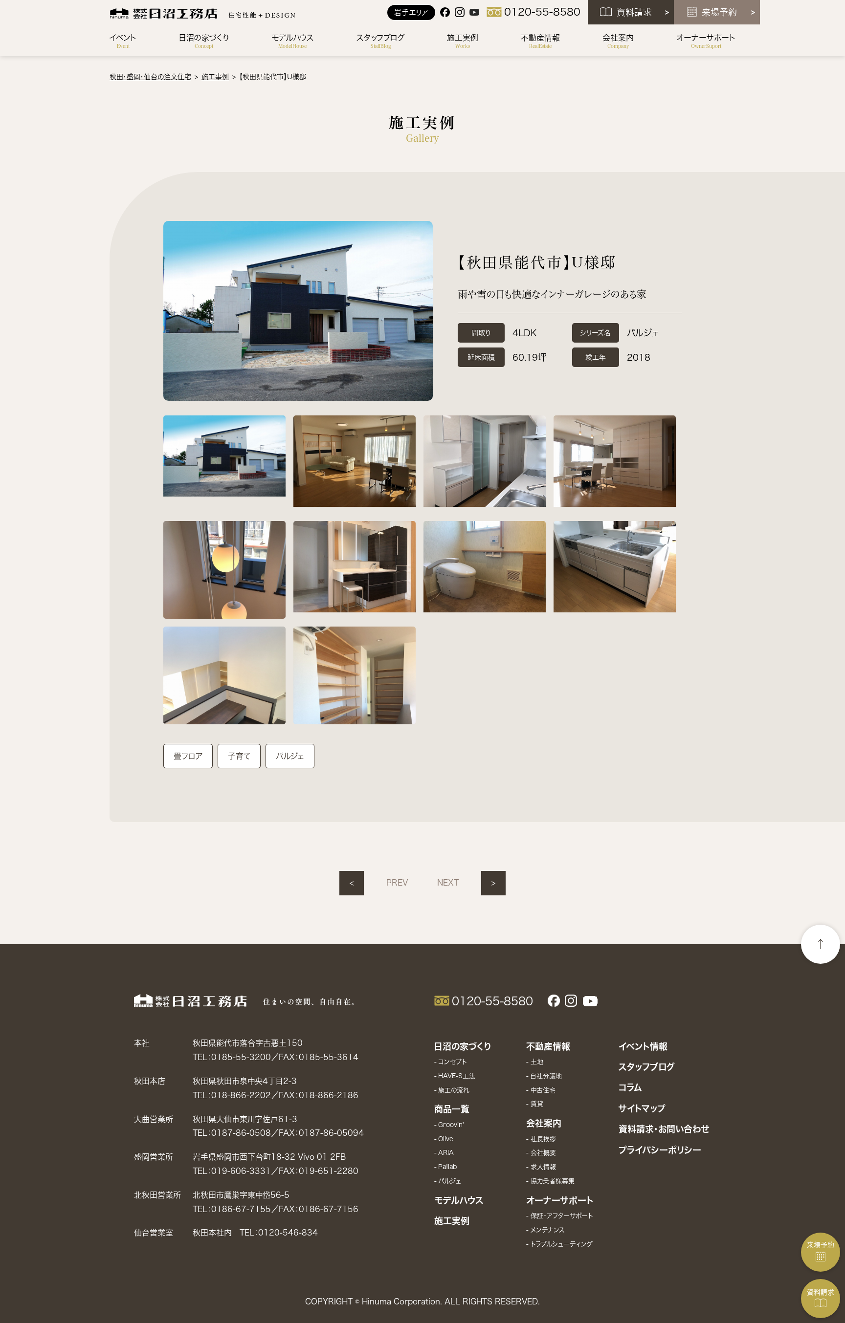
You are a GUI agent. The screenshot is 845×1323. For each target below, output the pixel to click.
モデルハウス (459, 1200)
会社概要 (543, 1152)
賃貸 (537, 1104)
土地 (537, 1062)
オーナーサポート (560, 1200)
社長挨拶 (543, 1139)
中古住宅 (543, 1090)
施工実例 (451, 1220)
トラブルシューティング (561, 1244)
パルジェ (449, 1181)
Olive (445, 1139)
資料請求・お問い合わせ (664, 1129)
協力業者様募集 (552, 1181)
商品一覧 (451, 1109)
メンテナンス (547, 1230)
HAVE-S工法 (456, 1076)
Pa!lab (447, 1167)
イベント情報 (643, 1046)
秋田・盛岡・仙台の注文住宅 (150, 76)
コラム (630, 1087)
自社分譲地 (546, 1076)
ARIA (446, 1152)
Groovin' (451, 1125)
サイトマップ (642, 1108)
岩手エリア (411, 12)
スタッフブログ (647, 1067)
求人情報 (543, 1167)
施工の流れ (453, 1090)
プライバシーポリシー (660, 1150)
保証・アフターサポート (561, 1216)
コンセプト (452, 1062)
